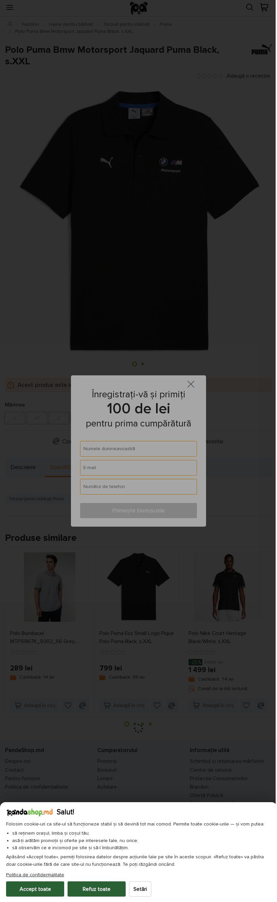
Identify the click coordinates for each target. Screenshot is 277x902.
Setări (140, 889)
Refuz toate (96, 889)
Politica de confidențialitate (35, 875)
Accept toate (35, 889)
